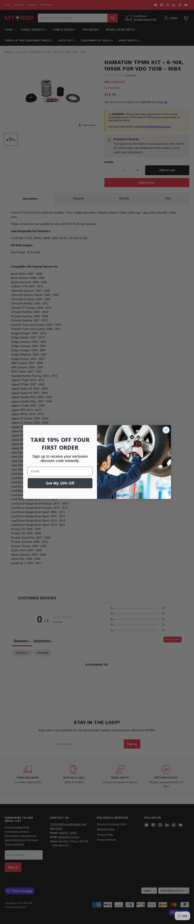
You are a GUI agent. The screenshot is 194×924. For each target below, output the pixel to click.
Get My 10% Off (60, 483)
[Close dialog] (166, 430)
